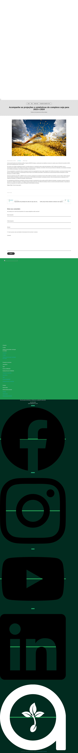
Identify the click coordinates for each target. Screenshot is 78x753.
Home (29, 103)
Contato (4, 347)
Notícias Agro (5, 387)
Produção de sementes (7, 362)
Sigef (4, 366)
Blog (32, 103)
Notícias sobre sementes (7, 389)
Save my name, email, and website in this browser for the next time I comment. (23, 232)
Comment (9, 235)
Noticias (45, 112)
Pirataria (4, 385)
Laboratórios (5, 364)
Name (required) (10, 214)
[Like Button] (69, 192)
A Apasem (4, 345)
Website (8, 227)
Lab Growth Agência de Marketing (42, 751)
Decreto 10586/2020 (6, 368)
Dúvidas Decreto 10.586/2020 (8, 370)
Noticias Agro (36, 103)
